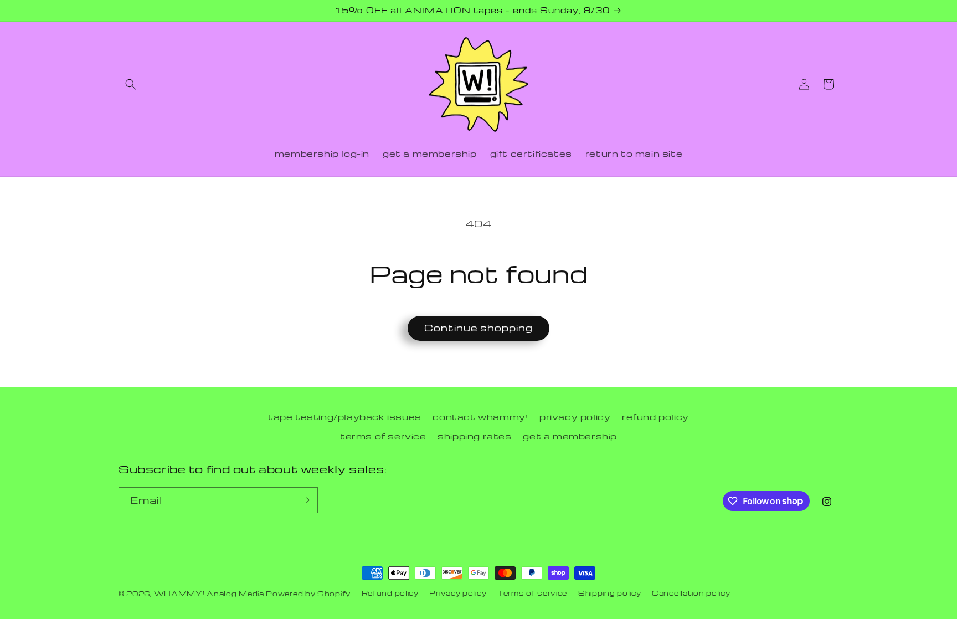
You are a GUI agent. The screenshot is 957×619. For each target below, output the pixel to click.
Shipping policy (609, 593)
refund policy (655, 416)
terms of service (383, 436)
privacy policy (574, 416)
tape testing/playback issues (344, 416)
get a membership (570, 436)
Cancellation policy (691, 593)
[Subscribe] (305, 500)
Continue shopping (478, 328)
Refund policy (390, 593)
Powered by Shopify (308, 593)
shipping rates (474, 436)
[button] (131, 84)
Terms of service (532, 593)
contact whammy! (480, 416)
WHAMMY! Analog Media (209, 593)
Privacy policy (457, 593)
